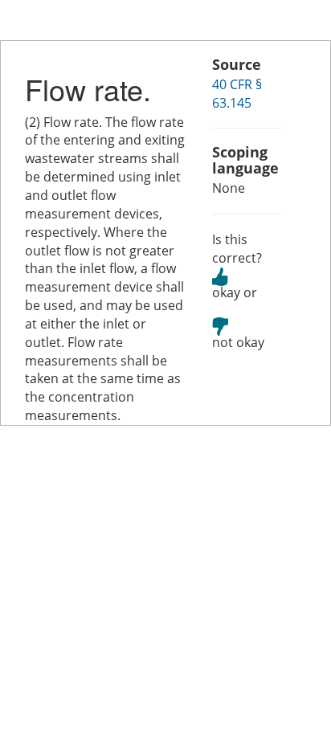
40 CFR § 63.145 (237, 94)
